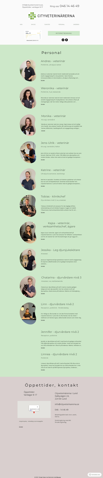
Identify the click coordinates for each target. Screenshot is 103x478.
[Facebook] (66, 40)
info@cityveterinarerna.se (32, 5)
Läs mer (43, 80)
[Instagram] (63, 40)
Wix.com (58, 477)
